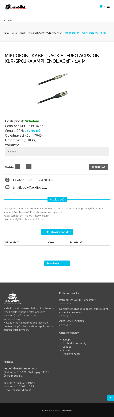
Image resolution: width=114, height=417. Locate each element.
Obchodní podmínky (74, 343)
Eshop (14, 33)
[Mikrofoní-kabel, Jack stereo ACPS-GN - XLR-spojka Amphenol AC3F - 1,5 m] (57, 90)
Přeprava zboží (71, 353)
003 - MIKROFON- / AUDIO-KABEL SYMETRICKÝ (85, 33)
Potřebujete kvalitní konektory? (77, 300)
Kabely (23, 33)
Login (8, 20)
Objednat (99, 167)
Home (6, 33)
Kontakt (67, 350)
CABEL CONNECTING (71, 321)
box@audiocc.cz (35, 187)
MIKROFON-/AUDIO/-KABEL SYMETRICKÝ (45, 33)
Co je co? (67, 346)
